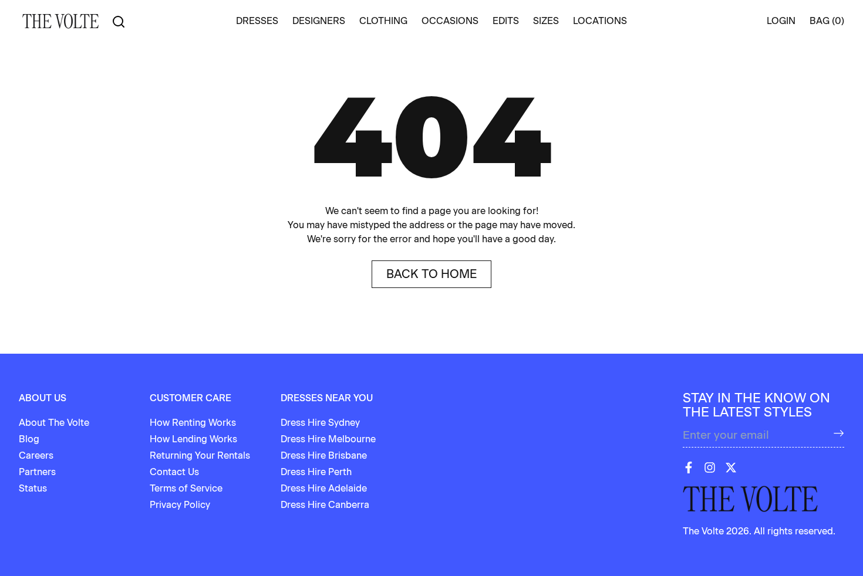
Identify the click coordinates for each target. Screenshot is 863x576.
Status (33, 488)
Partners (37, 471)
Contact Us (174, 471)
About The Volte (54, 422)
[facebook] (689, 467)
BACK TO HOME (431, 274)
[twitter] (731, 467)
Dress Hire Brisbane (324, 455)
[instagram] (710, 467)
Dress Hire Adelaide (324, 488)
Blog (29, 439)
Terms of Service (186, 488)
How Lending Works (193, 439)
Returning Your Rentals (200, 455)
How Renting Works (193, 422)
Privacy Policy (180, 504)
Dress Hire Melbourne (328, 439)
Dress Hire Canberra (325, 504)
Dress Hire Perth (316, 471)
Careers (36, 455)
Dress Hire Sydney (320, 422)
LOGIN (781, 20)
